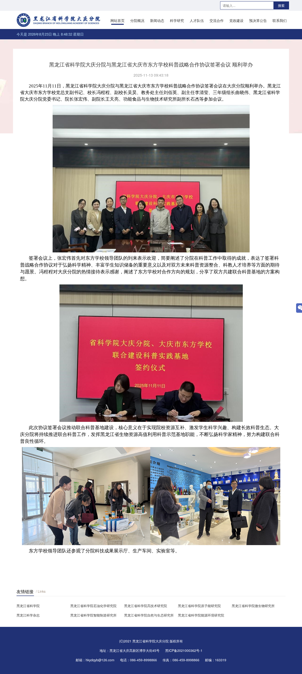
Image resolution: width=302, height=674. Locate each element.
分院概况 (137, 20)
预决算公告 (258, 20)
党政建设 (236, 20)
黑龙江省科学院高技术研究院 (145, 605)
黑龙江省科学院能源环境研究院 (201, 615)
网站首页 (117, 20)
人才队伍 (197, 20)
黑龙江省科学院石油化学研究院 (93, 605)
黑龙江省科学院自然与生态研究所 (149, 615)
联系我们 (280, 20)
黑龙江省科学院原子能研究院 (199, 605)
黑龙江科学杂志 (28, 615)
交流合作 (217, 20)
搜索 (281, 5)
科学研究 (177, 20)
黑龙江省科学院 (28, 605)
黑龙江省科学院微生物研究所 (253, 605)
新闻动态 (157, 20)
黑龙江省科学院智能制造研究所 (93, 615)
